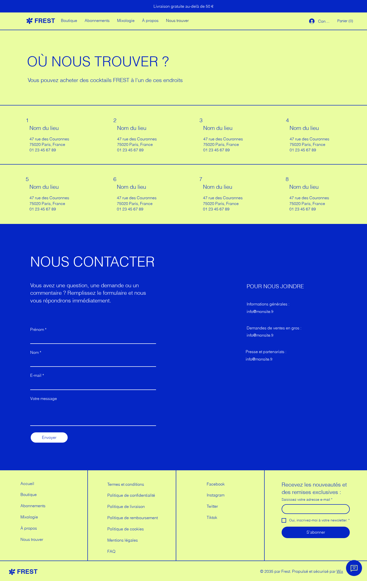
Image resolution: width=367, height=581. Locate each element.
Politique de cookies (125, 528)
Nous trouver (31, 539)
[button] (345, 21)
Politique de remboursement (132, 517)
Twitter (212, 506)
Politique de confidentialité (131, 495)
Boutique (28, 494)
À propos (28, 528)
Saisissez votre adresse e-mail (307, 499)
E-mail (37, 375)
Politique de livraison (126, 506)
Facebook (216, 484)
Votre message (43, 398)
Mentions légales (122, 540)
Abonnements (32, 505)
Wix (340, 571)
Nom (35, 352)
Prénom (38, 329)
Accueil (27, 483)
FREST (44, 20)
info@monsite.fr (260, 311)
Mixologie (29, 516)
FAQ (111, 551)
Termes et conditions (125, 484)
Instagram (215, 494)
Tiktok (212, 517)
